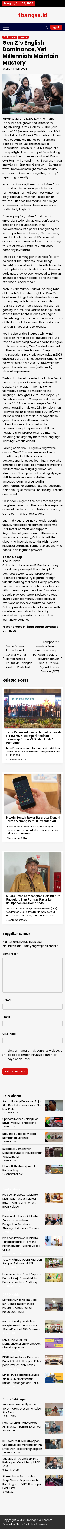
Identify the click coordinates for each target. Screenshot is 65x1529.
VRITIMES (9, 631)
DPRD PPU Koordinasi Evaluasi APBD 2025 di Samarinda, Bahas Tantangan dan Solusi (20, 1379)
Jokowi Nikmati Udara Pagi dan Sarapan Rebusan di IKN (22, 1261)
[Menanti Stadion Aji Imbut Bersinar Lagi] (54, 1170)
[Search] (46, 27)
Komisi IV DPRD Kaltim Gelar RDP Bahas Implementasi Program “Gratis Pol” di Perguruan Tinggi (19, 1306)
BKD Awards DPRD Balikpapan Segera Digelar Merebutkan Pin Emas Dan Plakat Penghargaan (22, 1445)
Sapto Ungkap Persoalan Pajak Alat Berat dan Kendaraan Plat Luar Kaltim (22, 1105)
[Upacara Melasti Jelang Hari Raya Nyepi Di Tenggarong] (54, 1122)
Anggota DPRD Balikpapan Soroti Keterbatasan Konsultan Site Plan (22, 1408)
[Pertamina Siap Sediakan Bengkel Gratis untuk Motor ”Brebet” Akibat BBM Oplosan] (54, 1327)
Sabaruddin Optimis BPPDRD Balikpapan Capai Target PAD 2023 (21, 1462)
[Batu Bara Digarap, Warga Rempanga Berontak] (54, 1137)
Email (6, 1017)
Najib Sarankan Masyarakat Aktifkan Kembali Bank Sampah (22, 1425)
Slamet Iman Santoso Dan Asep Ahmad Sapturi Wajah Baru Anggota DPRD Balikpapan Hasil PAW (22, 1482)
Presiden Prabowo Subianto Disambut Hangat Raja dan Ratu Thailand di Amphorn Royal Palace (20, 1200)
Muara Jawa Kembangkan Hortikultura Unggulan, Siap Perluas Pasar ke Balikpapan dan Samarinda (33, 899)
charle (6, 68)
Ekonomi (23, 37)
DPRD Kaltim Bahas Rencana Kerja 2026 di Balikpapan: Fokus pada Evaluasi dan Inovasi (21, 1361)
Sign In (56, 27)
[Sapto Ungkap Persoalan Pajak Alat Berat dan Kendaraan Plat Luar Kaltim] (54, 1106)
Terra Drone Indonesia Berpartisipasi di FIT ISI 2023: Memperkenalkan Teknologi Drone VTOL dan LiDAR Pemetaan (33, 737)
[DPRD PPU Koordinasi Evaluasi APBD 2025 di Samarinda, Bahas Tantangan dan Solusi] (54, 1378)
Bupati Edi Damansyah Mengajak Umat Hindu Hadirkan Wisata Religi (22, 1152)
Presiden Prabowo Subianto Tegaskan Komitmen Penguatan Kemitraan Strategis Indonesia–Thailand (21, 1222)
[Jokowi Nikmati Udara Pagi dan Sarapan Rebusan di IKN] (54, 1263)
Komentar (10, 954)
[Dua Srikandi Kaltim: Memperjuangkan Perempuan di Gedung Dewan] (54, 1343)
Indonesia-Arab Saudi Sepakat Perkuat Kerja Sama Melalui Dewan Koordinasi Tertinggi (22, 1278)
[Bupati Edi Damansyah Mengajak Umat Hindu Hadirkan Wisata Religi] (54, 1152)
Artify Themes (37, 1524)
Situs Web (9, 1034)
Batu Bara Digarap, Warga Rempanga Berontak (19, 1136)
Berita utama (10, 37)
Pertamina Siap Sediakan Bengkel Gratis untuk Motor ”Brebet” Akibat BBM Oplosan (21, 1325)
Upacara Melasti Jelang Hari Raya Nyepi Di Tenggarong (20, 1121)
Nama (6, 1000)
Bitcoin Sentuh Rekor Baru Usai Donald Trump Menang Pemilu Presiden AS (33, 819)
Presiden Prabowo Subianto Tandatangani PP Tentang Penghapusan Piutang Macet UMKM (21, 1244)
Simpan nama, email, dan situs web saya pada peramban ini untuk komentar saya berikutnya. (35, 1055)
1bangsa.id (32, 15)
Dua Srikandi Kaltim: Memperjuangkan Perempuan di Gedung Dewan (21, 1343)
